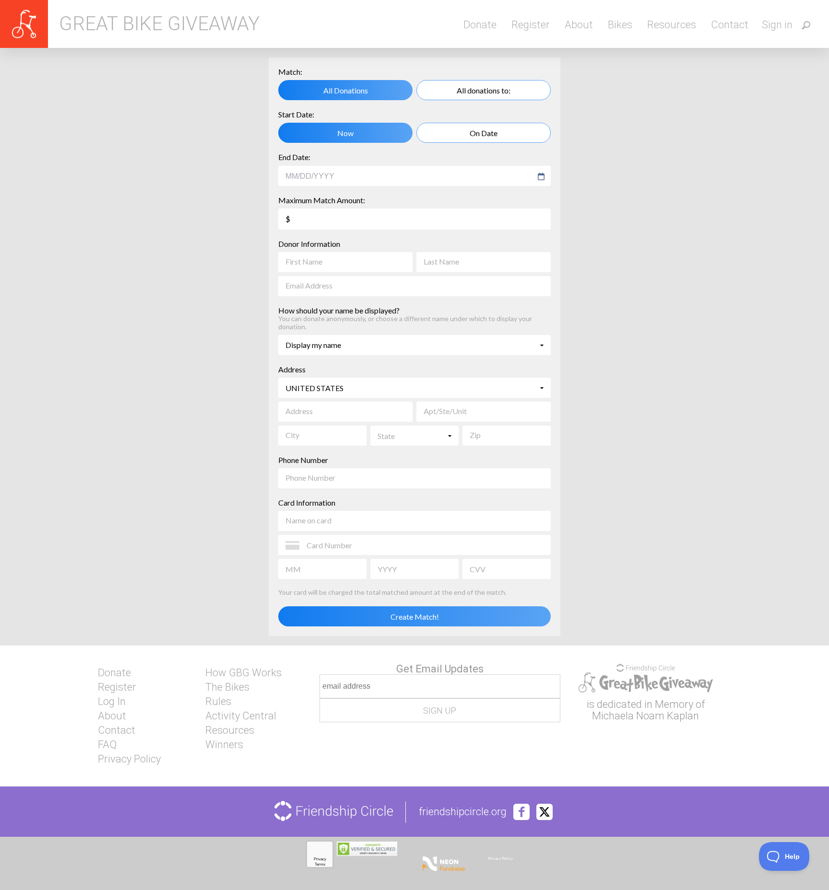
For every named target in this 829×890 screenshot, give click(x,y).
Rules (218, 701)
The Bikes (227, 687)
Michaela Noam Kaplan (645, 716)
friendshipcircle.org (463, 812)
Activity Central (240, 716)
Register (530, 25)
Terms (320, 864)
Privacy (320, 859)
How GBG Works (243, 673)
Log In (112, 701)
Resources (671, 25)
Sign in (777, 25)
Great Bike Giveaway (159, 24)
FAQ (107, 745)
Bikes (620, 25)
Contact (729, 25)
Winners (224, 745)
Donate (480, 25)
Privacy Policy (129, 759)
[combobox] (409, 176)
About (579, 25)
